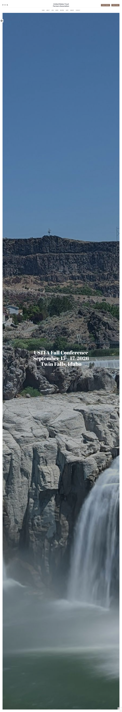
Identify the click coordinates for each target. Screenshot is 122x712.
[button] (1, 20)
